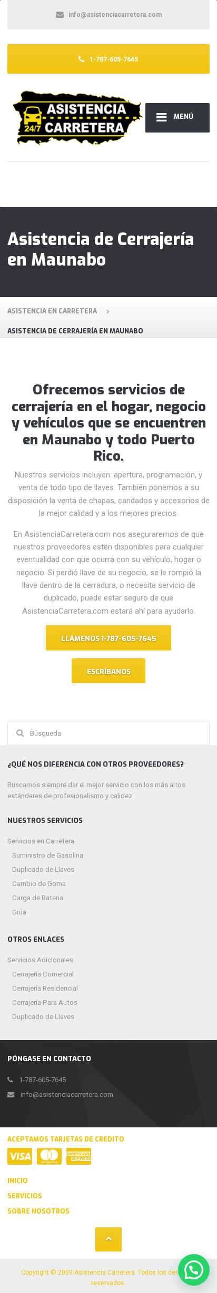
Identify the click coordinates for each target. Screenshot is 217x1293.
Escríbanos (109, 671)
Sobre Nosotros (38, 1211)
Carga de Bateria (37, 898)
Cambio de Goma (39, 884)
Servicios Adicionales (40, 960)
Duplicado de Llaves (43, 869)
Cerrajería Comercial (43, 974)
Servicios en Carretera (40, 841)
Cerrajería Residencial (45, 988)
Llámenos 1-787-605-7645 (108, 638)
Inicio (17, 1181)
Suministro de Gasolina (47, 855)
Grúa (19, 912)
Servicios (24, 1196)
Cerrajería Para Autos (44, 1002)
